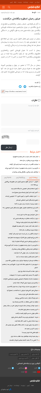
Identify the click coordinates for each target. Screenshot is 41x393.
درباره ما (20, 2)
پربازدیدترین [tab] (20, 177)
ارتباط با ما (16, 385)
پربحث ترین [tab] (33, 177)
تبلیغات (31, 2)
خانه (39, 12)
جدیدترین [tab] (7, 177)
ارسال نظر (8, 147)
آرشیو (11, 2)
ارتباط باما (25, 2)
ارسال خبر (37, 2)
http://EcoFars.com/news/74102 (15, 91)
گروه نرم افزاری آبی (5, 389)
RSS (15, 2)
